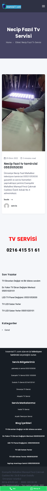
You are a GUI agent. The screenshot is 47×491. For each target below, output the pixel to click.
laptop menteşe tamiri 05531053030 (23, 463)
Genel (7, 330)
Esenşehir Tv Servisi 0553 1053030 (23, 375)
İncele (7, 199)
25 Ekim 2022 (12, 158)
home (8, 42)
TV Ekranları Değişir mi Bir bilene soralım (21, 281)
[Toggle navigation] (43, 6)
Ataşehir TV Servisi (23, 396)
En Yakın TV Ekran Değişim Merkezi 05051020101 (23, 436)
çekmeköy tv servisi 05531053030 (23, 368)
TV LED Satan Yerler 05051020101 (18, 310)
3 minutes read (29, 158)
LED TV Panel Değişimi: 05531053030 (19, 297)
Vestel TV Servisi (23, 409)
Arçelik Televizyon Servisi (23, 416)
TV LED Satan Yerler (11, 304)
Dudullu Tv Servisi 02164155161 (23, 382)
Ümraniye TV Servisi (23, 389)
